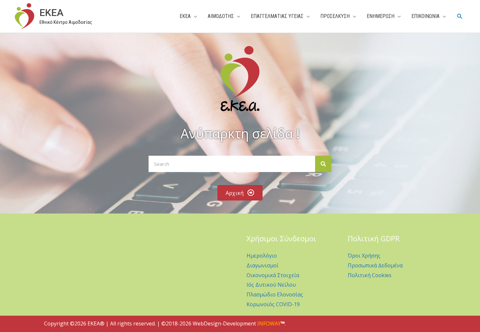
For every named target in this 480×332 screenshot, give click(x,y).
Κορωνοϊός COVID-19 (273, 304)
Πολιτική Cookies (370, 275)
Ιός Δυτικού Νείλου (271, 284)
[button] (459, 16)
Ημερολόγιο (262, 255)
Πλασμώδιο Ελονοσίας (275, 294)
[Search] (323, 164)
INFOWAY (269, 323)
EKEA (51, 12)
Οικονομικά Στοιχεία (273, 275)
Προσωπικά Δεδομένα (375, 265)
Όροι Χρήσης (364, 255)
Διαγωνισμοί (263, 265)
